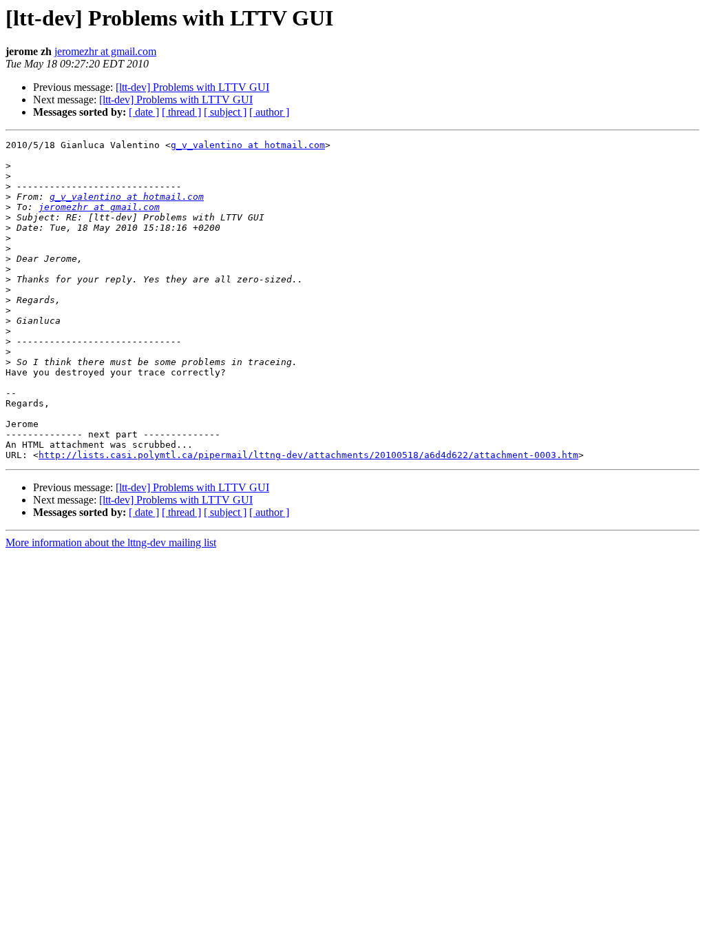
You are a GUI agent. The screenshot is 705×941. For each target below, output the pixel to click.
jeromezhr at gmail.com (105, 51)
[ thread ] (181, 112)
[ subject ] (225, 112)
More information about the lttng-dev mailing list (111, 542)
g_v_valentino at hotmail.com (248, 145)
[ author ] (269, 112)
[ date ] (144, 112)
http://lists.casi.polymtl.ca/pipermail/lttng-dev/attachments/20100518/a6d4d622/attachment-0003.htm (308, 455)
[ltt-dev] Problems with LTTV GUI (192, 87)
